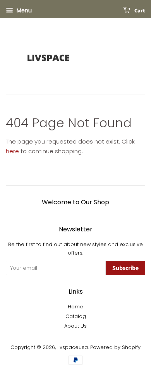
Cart (139, 11)
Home (75, 306)
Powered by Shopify (115, 347)
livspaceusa (72, 347)
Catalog (75, 316)
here (12, 151)
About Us (75, 326)
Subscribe (125, 268)
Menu (23, 10)
